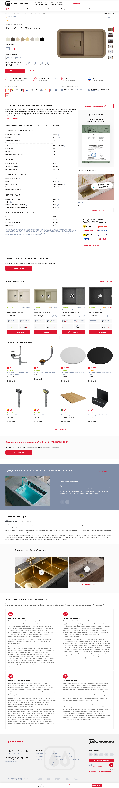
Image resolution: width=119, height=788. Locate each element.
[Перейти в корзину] (112, 3)
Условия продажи (41, 753)
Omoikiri (7, 13)
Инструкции (39, 756)
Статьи (54, 765)
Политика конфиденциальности (105, 779)
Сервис (50, 9)
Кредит (63, 9)
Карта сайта (72, 765)
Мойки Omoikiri (16, 13)
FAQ (70, 753)
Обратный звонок (75, 3)
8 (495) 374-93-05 (41, 4)
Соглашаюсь (96, 785)
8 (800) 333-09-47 (57, 4)
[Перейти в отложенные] (107, 3)
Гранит (24, 13)
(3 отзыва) (109, 307)
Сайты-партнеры (74, 759)
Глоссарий (39, 759)
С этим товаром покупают (94, 106)
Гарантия (77, 9)
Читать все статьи (94, 210)
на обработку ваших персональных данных (78, 784)
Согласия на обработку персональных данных (65, 786)
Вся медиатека (88, 585)
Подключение (56, 756)
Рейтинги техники (74, 762)
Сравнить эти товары (106, 281)
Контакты (110, 9)
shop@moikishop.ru (96, 767)
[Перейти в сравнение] (102, 3)
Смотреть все (103, 471)
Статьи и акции (94, 9)
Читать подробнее (89, 245)
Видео (70, 756)
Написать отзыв (18, 268)
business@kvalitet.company (100, 772)
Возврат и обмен (57, 759)
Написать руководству (101, 760)
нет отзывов (12, 17)
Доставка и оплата (33, 9)
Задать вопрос (19, 452)
